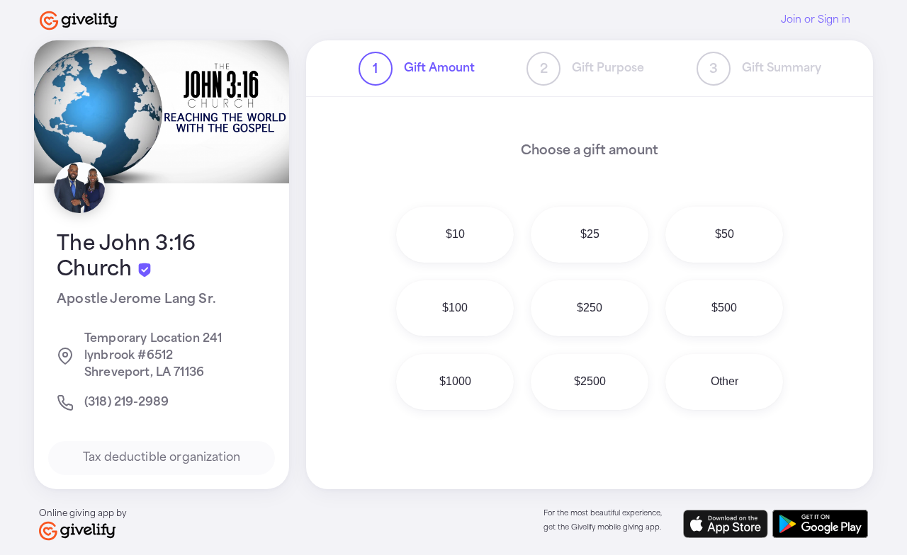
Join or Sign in (815, 20)
